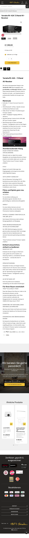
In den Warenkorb (12, 62)
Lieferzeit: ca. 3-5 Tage (12, 54)
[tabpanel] (8, 422)
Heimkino (6, 9)
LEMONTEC (15, 530)
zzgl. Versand (11, 46)
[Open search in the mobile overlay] (14, 6)
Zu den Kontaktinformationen (14, 384)
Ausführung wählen (24, 424)
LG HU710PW (6, 428)
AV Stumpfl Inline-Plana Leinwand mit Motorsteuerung (20, 429)
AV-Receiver (19, 9)
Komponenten (12, 9)
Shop (1, 9)
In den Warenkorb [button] (11, 424)
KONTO (26, 3)
